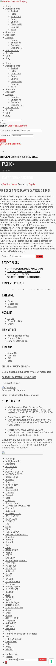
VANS (8, 647)
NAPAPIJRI (10, 568)
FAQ (7, 524)
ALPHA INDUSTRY (14, 471)
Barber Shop (11, 477)
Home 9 (9, 542)
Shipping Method (14, 607)
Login (3, 141)
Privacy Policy (12, 586)
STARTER (10, 628)
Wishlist (9, 649)
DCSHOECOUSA (13, 513)
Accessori (10, 92)
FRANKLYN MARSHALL (16, 534)
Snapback (16, 99)
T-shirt (14, 68)
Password (5, 135)
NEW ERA (10, 571)
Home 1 (9, 539)
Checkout (10, 500)
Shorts (14, 79)
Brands (9, 110)
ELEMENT (10, 521)
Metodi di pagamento (16, 560)
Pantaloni (16, 73)
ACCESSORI (11, 466)
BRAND (9, 487)
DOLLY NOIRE (12, 516)
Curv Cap (15, 102)
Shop (8, 610)
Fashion (6, 184)
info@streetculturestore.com (24, 395)
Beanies (15, 97)
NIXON (8, 573)
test (7, 636)
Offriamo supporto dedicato (16, 366)
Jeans (14, 76)
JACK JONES (11, 550)
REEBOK (9, 592)
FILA (7, 529)
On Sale (9, 579)
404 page (10, 458)
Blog (7, 115)
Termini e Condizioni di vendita (21, 633)
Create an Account (17, 125)
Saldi (7, 113)
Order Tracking (13, 581)
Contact (9, 508)
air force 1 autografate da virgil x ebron (25, 190)
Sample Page (12, 602)
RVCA (8, 599)
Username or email (10, 130)
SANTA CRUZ (12, 605)
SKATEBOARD (12, 107)
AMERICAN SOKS (13, 474)
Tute (13, 86)
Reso (7, 594)
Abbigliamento (12, 65)
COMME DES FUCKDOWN (17, 505)
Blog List (9, 482)
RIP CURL (10, 597)
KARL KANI (10, 558)
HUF (7, 545)
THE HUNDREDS (13, 639)
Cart (7, 498)
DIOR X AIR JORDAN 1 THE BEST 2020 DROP (23, 271)
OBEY (8, 576)
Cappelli (9, 94)
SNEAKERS (10, 623)
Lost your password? (10, 143)
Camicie (15, 84)
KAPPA (8, 555)
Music (14, 184)
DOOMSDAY (11, 518)
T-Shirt (9, 631)
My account (11, 566)
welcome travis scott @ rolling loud (23, 277)
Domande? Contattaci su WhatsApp (19, 377)
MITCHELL (10, 563)
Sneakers (10, 89)
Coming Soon (12, 503)
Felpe (13, 71)
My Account (11, 654)
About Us (10, 464)
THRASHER (11, 641)
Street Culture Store (31, 440)
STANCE (9, 626)
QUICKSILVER (11, 589)
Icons (8, 547)
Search (9, 657)
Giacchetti (16, 81)
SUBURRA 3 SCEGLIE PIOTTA (18, 274)
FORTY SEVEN (12, 532)
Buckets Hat (17, 105)
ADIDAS (9, 469)
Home (8, 63)
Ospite (32, 184)
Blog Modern (11, 485)
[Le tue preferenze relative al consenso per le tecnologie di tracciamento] (51, 661)
